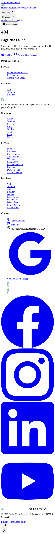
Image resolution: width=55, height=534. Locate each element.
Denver (10, 194)
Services (17, 7)
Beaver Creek (13, 205)
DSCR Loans (13, 170)
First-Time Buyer (15, 164)
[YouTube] (27, 506)
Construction (13, 156)
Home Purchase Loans (17, 72)
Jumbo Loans (13, 154)
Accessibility (20, 522)
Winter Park (12, 202)
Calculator (17, 20)
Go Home (9, 55)
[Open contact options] (4, 525)
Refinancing (12, 75)
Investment (12, 167)
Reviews (25, 7)
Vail (9, 89)
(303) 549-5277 (18, 220)
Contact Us (35, 55)
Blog (9, 126)
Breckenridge (13, 197)
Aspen (10, 189)
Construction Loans (16, 78)
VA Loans (11, 159)
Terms (11, 522)
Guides (10, 129)
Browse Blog (23, 55)
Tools (9, 132)
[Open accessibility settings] (4, 530)
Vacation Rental (14, 172)
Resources (6, 17)
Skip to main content (10, 2)
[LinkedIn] (27, 453)
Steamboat (12, 199)
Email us (15, 224)
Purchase (11, 148)
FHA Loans (12, 162)
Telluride (11, 92)
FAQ (9, 134)
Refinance (11, 151)
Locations (6, 12)
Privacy (4, 522)
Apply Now (6, 20)
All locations (13, 207)
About (10, 7)
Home (4, 7)
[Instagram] (27, 400)
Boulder (11, 94)
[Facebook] (27, 347)
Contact (32, 7)
